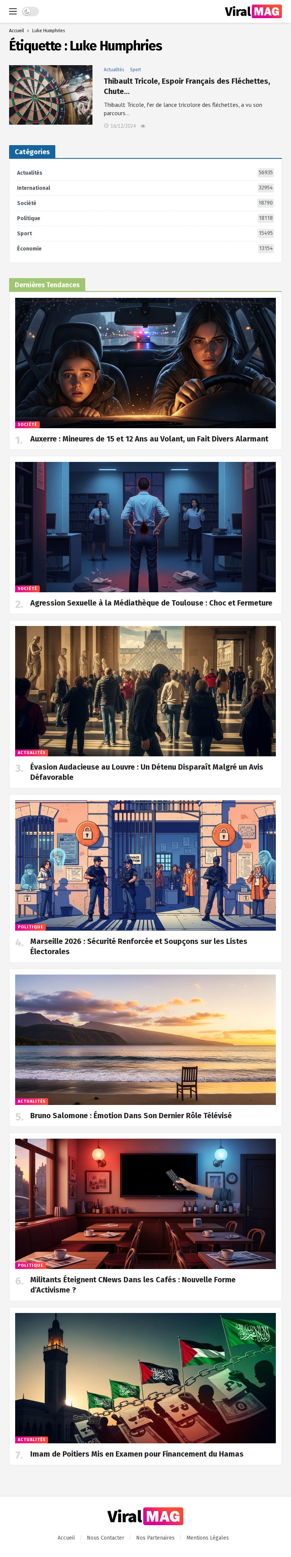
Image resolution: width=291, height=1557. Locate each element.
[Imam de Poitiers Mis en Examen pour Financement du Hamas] (145, 1378)
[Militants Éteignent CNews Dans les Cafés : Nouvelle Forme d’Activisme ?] (145, 1204)
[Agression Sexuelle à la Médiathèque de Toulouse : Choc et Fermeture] (145, 527)
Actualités (114, 69)
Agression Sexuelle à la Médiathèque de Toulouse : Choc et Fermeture (151, 602)
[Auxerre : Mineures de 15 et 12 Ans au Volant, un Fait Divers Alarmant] (145, 363)
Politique (145, 218)
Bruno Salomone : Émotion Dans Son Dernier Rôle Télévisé (131, 1115)
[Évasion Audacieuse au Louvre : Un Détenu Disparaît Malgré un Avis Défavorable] (145, 691)
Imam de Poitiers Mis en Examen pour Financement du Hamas (137, 1453)
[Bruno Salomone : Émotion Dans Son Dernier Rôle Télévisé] (145, 1040)
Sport (135, 69)
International (145, 188)
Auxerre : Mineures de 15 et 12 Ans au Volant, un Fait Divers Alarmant (149, 438)
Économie (145, 248)
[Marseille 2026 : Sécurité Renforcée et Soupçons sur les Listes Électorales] (145, 865)
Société (145, 203)
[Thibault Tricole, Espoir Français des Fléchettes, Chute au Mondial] (50, 95)
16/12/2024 (123, 126)
